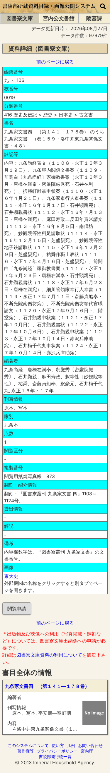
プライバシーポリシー (57, 750)
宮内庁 (87, 750)
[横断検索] (103, 6)
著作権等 (25, 750)
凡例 (71, 745)
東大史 (11, 576)
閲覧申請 (16, 608)
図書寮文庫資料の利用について (49, 655)
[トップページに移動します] (49, 10)
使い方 (58, 745)
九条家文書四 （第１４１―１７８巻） (47, 686)
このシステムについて (28, 745)
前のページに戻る (55, 62)
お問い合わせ (90, 745)
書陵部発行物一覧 (55, 756)
